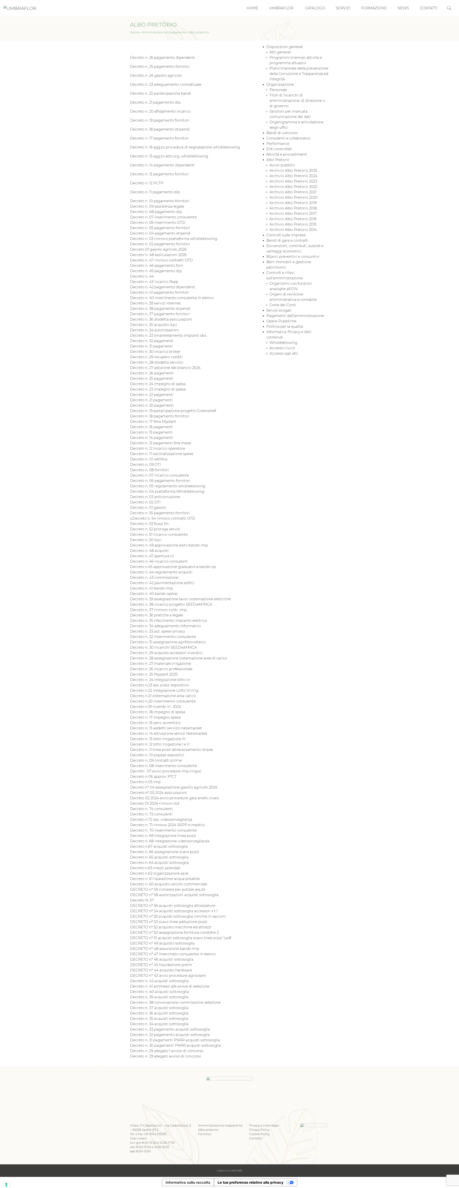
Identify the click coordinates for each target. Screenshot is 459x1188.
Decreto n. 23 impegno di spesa (158, 389)
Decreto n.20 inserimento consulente (163, 701)
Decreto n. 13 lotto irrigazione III (157, 739)
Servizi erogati (279, 310)
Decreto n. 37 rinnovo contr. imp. (158, 610)
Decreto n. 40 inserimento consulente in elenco (172, 298)
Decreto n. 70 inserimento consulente (163, 830)
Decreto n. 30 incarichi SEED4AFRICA (163, 647)
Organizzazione (280, 84)
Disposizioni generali (284, 47)
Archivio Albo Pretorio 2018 (293, 208)
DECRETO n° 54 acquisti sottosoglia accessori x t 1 (174, 911)
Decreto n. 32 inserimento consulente (163, 637)
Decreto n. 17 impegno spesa (155, 717)
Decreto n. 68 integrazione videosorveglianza (169, 841)
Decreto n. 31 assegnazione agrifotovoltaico (168, 642)
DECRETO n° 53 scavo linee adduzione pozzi (168, 922)
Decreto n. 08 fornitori (149, 470)
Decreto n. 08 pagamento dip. (156, 212)
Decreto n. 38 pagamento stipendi (160, 308)
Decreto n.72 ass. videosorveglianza (161, 819)
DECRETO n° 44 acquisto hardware (161, 970)
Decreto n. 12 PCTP (146, 183)
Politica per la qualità (284, 326)
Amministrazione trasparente (164, 32)
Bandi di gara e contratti (287, 240)
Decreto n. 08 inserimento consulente (163, 766)
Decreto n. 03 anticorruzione (155, 497)
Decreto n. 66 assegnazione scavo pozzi (164, 852)
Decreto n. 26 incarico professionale (161, 669)
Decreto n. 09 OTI (145, 464)
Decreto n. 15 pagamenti (151, 432)
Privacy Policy (259, 1130)
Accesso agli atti (283, 353)
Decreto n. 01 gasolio (148, 507)
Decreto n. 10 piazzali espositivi (157, 755)
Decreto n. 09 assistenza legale (157, 206)
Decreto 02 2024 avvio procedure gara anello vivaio (174, 798)
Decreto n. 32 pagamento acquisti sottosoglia (170, 1035)
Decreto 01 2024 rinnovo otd (154, 803)
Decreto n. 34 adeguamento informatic (164, 626)
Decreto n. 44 (142, 276)
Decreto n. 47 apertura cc (152, 556)
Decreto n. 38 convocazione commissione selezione (175, 1002)
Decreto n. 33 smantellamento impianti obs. (168, 335)
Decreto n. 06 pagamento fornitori (160, 481)
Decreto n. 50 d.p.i (146, 540)
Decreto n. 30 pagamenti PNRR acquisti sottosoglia (175, 1045)
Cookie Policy (259, 1134)
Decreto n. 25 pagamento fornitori (160, 66)
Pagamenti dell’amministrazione (295, 316)
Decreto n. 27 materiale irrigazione (160, 663)
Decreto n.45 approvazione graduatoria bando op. (173, 567)
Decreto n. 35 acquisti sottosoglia (159, 1018)
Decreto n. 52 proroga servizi (155, 529)
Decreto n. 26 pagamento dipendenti (162, 57)
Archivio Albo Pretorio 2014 (293, 230)
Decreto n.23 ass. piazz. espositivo (159, 685)
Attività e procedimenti (286, 154)
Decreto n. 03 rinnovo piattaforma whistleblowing (173, 238)
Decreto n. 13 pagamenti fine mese (160, 443)
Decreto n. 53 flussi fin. (149, 524)
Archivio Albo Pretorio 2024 (293, 176)
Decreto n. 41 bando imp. (152, 588)
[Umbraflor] (20, 8)
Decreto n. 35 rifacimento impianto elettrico (168, 620)
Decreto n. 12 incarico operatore (157, 448)
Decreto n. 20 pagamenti (152, 405)
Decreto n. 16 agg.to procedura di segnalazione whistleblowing (185, 147)
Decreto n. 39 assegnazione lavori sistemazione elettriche (180, 599)
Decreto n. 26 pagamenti (152, 373)
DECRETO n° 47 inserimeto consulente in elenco (173, 954)
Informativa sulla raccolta (188, 1182)
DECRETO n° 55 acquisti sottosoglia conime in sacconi (178, 916)
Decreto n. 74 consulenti (151, 809)
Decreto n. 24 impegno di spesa (158, 384)
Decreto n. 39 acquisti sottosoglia (159, 997)
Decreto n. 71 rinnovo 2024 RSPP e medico (168, 825)
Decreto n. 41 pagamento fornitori (159, 292)
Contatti (255, 1138)
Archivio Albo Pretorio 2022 (293, 186)
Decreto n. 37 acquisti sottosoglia (159, 1008)
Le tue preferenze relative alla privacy (250, 1182)
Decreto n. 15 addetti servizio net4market (166, 728)
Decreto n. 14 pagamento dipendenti (162, 165)
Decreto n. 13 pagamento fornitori (159, 174)
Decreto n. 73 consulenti (151, 814)
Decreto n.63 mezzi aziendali (155, 868)
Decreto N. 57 (142, 900)
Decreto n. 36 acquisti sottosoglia (159, 1013)
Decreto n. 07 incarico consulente (159, 475)
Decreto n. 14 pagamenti (151, 438)
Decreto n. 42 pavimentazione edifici (162, 583)
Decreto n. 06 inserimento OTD (157, 222)
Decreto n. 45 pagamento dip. (156, 271)
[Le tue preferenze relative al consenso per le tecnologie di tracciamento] (6, 1184)
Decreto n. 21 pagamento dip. (155, 102)
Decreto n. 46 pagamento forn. (157, 265)
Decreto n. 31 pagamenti (151, 346)
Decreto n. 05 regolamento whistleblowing (167, 486)
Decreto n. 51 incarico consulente (159, 534)
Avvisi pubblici (282, 165)
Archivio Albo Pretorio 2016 (293, 219)
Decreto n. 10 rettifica (148, 459)
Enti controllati (279, 149)
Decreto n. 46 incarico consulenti (159, 561)
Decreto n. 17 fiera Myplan (152, 421)
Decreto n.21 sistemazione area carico (163, 696)
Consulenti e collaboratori (288, 138)
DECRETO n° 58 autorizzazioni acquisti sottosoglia (174, 895)
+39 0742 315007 (155, 1134)
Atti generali (280, 52)
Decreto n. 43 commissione (154, 577)
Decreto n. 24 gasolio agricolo (156, 75)
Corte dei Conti (282, 305)
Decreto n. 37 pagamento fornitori (160, 314)
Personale (278, 90)
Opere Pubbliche (281, 321)
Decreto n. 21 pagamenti (151, 400)
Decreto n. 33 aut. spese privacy (157, 631)
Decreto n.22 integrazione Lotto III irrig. (164, 690)
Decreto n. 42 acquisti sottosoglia (159, 981)
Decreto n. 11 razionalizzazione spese (161, 454)
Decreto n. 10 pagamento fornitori (159, 201)
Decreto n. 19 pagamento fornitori (159, 120)
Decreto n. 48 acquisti (149, 550)
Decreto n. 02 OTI (145, 502)
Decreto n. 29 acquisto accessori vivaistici (166, 653)
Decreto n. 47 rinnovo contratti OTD (161, 260)
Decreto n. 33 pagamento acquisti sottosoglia (170, 1029)
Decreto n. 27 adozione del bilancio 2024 (165, 368)
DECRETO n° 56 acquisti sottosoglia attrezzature (172, 905)
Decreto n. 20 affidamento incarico (160, 111)
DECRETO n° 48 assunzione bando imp (164, 948)
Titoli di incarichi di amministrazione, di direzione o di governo (297, 100)
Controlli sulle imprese (286, 235)
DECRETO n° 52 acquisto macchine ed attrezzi (171, 927)
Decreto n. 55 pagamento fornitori (160, 513)
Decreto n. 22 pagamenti (152, 394)
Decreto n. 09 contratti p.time (156, 760)
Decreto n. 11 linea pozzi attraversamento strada (171, 749)
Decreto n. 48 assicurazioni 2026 (158, 255)
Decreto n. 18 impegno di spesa (157, 712)
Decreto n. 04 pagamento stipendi (160, 233)
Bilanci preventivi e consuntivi (293, 256)
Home (134, 32)
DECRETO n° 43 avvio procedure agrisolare (168, 975)
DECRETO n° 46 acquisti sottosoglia (161, 959)
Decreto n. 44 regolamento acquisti (161, 572)
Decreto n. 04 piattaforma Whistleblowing (167, 491)
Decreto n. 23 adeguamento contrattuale (165, 84)
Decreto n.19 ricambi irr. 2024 (155, 706)
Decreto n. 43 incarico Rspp (154, 282)
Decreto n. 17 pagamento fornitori (159, 138)
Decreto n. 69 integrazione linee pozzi (163, 836)
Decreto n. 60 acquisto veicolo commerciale (168, 884)
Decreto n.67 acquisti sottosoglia (159, 846)
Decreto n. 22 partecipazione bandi (160, 93)
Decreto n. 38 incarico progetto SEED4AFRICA (171, 604)
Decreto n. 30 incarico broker (155, 351)
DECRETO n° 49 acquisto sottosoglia (162, 943)
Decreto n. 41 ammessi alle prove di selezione (169, 986)
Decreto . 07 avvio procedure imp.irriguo (165, 771)
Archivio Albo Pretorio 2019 (293, 203)
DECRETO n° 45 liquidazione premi (161, 965)
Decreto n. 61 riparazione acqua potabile (165, 879)
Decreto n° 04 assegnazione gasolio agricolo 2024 (173, 787)
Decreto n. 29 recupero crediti (156, 357)
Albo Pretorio (277, 160)
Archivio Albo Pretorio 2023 (293, 181)
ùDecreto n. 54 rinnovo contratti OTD (162, 518)
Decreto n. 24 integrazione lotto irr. (161, 680)
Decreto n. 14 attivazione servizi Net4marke (168, 733)
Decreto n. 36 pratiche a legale (156, 615)
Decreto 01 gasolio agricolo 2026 (158, 249)
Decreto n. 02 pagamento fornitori (160, 244)
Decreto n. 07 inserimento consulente (163, 217)
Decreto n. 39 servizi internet (155, 303)
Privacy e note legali (264, 1125)
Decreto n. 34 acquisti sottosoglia (159, 1024)
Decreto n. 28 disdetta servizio (156, 362)
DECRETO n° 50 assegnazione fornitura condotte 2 (174, 932)
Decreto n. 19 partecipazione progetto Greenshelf (173, 411)
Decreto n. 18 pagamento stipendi (160, 129)
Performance (277, 143)
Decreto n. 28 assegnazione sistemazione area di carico (178, 658)
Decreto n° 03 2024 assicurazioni (158, 793)
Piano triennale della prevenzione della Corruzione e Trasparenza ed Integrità (298, 73)
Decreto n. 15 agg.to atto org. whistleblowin (168, 156)
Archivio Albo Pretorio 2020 (293, 197)
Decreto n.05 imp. (145, 782)
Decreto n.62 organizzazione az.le (159, 873)
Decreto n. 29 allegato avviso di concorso (165, 1056)
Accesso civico (282, 348)
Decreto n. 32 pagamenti (152, 341)
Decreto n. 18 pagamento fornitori (159, 416)
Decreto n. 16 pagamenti (151, 427)
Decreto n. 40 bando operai (154, 593)
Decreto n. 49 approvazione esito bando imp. (169, 545)
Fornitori (205, 1134)
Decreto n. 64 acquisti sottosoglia (159, 862)
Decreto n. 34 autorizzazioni (154, 330)
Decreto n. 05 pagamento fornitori (160, 228)
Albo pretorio (208, 1130)
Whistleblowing (283, 342)
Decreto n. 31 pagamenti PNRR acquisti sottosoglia (175, 1040)
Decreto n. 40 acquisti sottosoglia (159, 992)
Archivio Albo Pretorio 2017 (293, 213)
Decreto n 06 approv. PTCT (153, 776)
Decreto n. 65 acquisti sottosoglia (159, 857)
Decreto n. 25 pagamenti (152, 378)
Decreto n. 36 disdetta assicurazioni (161, 319)
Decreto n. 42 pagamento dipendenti (162, 287)
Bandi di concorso (282, 133)
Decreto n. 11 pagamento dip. (155, 192)
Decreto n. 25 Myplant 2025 (154, 674)
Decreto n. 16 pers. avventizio (155, 723)
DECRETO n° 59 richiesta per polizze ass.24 (167, 889)
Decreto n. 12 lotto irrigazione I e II (159, 744)
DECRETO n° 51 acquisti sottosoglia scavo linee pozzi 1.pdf (180, 938)
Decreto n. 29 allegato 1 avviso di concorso (166, 1051)
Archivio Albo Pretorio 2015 (292, 224)
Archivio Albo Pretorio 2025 (293, 170)
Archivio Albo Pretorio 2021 (292, 192)
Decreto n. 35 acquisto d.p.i (153, 325)
